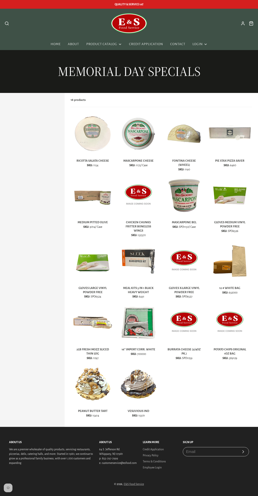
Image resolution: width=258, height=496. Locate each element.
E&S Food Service (134, 484)
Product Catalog (101, 44)
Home (56, 44)
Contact (177, 44)
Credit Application (146, 44)
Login (197, 44)
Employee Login (152, 467)
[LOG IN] (243, 23)
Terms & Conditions (154, 461)
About (73, 44)
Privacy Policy (150, 455)
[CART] (251, 23)
